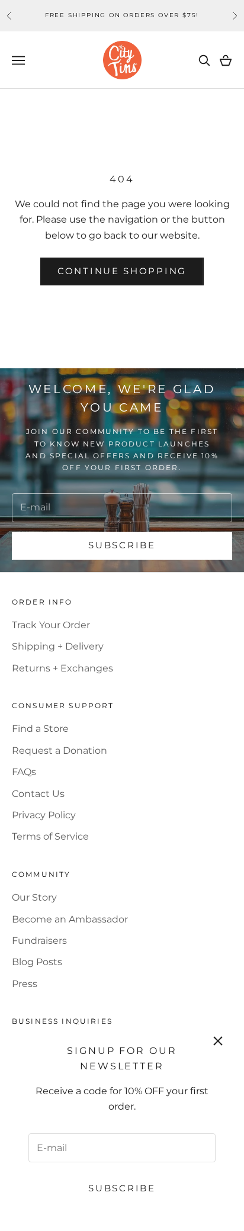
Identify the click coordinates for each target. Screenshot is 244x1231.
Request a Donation (59, 750)
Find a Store (40, 728)
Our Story (34, 897)
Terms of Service (50, 836)
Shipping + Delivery (58, 646)
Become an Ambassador (70, 919)
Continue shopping (122, 271)
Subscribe (121, 1188)
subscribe (121, 545)
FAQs (24, 771)
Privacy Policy (44, 815)
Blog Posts (37, 962)
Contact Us (38, 793)
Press (24, 983)
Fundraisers (39, 940)
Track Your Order (51, 625)
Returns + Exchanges (62, 668)
